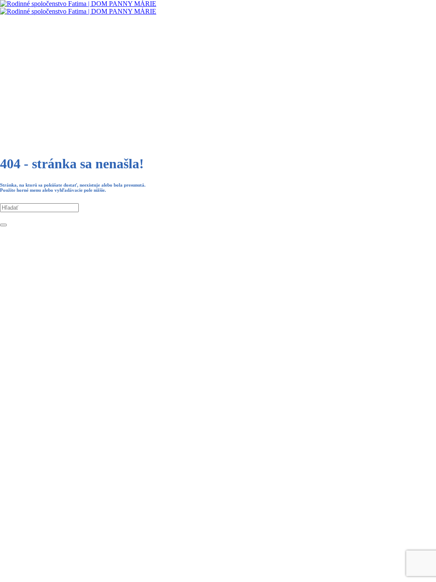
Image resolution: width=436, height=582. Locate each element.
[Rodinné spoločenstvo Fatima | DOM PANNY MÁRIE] (78, 7)
